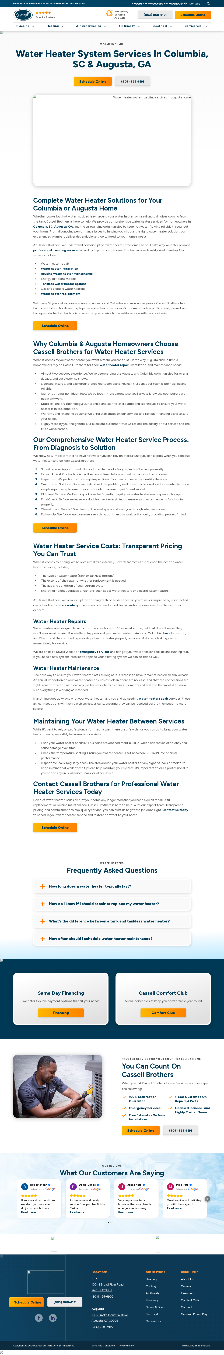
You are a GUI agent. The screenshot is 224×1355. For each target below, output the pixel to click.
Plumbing (22, 26)
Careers (186, 1286)
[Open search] (208, 3)
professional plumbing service (55, 250)
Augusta (98, 1309)
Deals (139, 3)
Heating (53, 26)
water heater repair (114, 365)
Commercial (193, 26)
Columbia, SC (43, 226)
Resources (156, 3)
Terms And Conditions (102, 1345)
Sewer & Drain (155, 1307)
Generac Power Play (194, 1314)
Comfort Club (163, 1013)
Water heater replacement (60, 294)
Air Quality (126, 26)
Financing (61, 1013)
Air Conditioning (88, 26)
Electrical (160, 26)
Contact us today (175, 810)
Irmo (166, 633)
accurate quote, (74, 605)
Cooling (151, 1286)
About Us (176, 3)
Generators (153, 1321)
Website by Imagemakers (196, 1345)
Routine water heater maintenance (67, 274)
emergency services (94, 652)
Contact (194, 3)
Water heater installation (59, 269)
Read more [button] (28, 1212)
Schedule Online (55, 326)
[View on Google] (24, 1186)
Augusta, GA (63, 226)
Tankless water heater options (63, 284)
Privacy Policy (126, 1345)
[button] (16, 1199)
